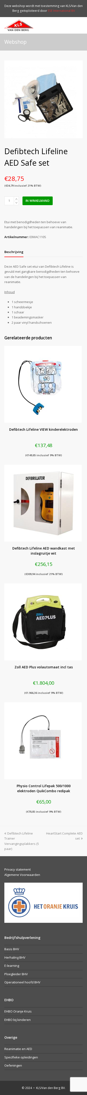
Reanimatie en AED (18, 1049)
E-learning (11, 965)
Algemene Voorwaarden (22, 875)
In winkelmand (38, 201)
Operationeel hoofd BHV (22, 982)
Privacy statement (17, 869)
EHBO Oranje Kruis (18, 1011)
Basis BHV (11, 949)
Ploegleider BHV (16, 974)
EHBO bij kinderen (17, 1020)
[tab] (13, 252)
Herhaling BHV (14, 957)
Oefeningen (13, 1065)
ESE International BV (61, 11)
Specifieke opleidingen (21, 1057)
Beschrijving (13, 252)
